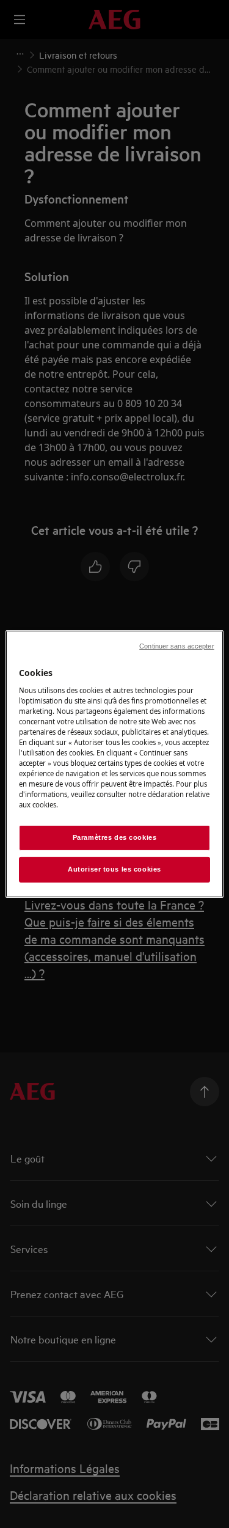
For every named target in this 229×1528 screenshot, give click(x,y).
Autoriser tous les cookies (114, 869)
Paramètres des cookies (115, 837)
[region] (114, 764)
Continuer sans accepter (176, 646)
